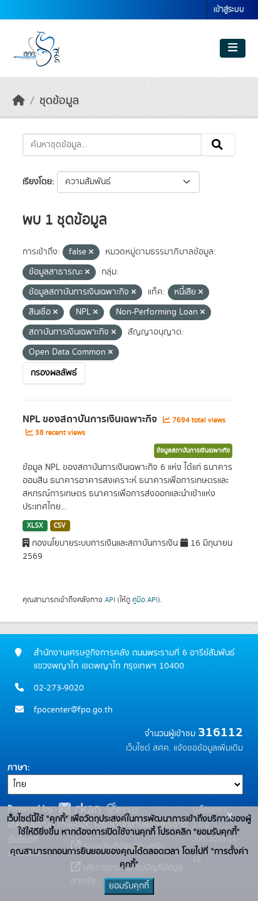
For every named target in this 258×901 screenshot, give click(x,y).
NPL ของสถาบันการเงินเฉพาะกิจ (91, 419)
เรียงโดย (37, 181)
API (110, 599)
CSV (60, 526)
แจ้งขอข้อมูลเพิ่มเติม (208, 748)
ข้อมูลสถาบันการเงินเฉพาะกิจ (193, 450)
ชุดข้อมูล (59, 101)
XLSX (35, 526)
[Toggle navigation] (232, 48)
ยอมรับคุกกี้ (129, 886)
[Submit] (218, 144)
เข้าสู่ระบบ (229, 10)
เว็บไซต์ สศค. (148, 748)
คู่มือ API (145, 599)
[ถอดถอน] (91, 252)
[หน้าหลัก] (19, 101)
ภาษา (18, 767)
